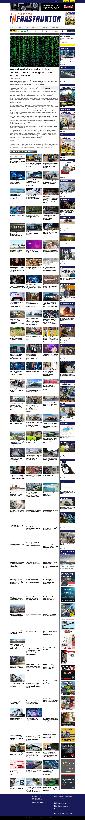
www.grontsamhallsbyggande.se (39, 802)
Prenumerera (66, 1)
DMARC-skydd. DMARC (29, 88)
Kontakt (19, 27)
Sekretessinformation (54, 817)
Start (11, 27)
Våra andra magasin (31, 27)
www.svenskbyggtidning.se (38, 799)
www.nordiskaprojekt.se (37, 800)
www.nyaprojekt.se (36, 798)
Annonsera (72, 1)
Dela (43, 88)
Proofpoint (36, 94)
